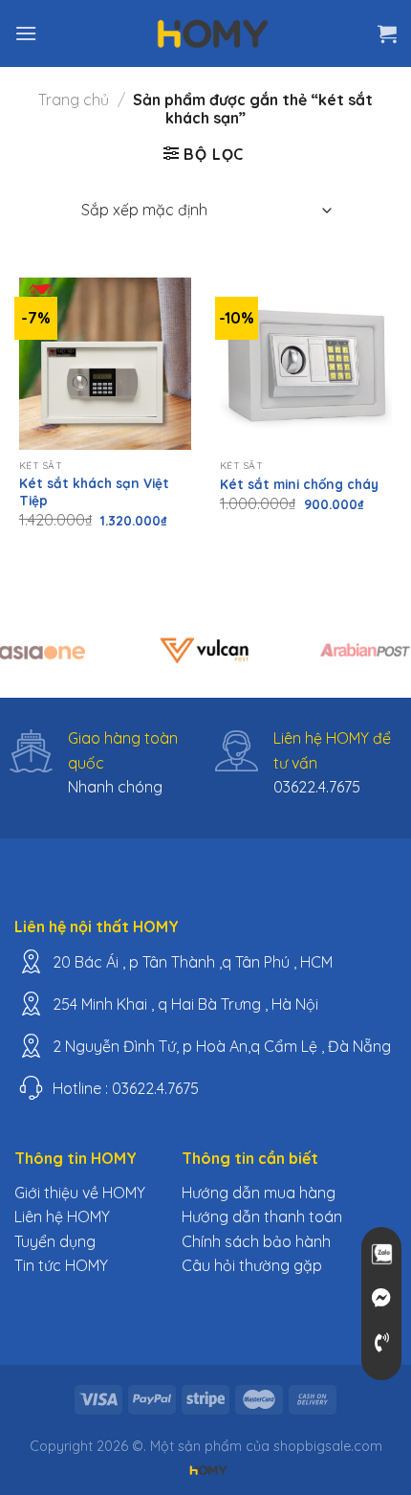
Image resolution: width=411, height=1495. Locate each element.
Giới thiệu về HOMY (79, 1192)
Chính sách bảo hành (256, 1241)
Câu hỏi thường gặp (252, 1265)
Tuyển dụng (55, 1241)
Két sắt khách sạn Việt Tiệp (94, 491)
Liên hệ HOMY (62, 1216)
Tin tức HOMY (61, 1265)
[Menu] (25, 33)
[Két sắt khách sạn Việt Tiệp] (105, 364)
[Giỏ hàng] (387, 33)
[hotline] (381, 1343)
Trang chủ (73, 99)
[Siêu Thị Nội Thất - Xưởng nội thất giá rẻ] (213, 33)
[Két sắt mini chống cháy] (306, 364)
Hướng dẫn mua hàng (258, 1192)
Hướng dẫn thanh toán (262, 1216)
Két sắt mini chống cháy (299, 484)
